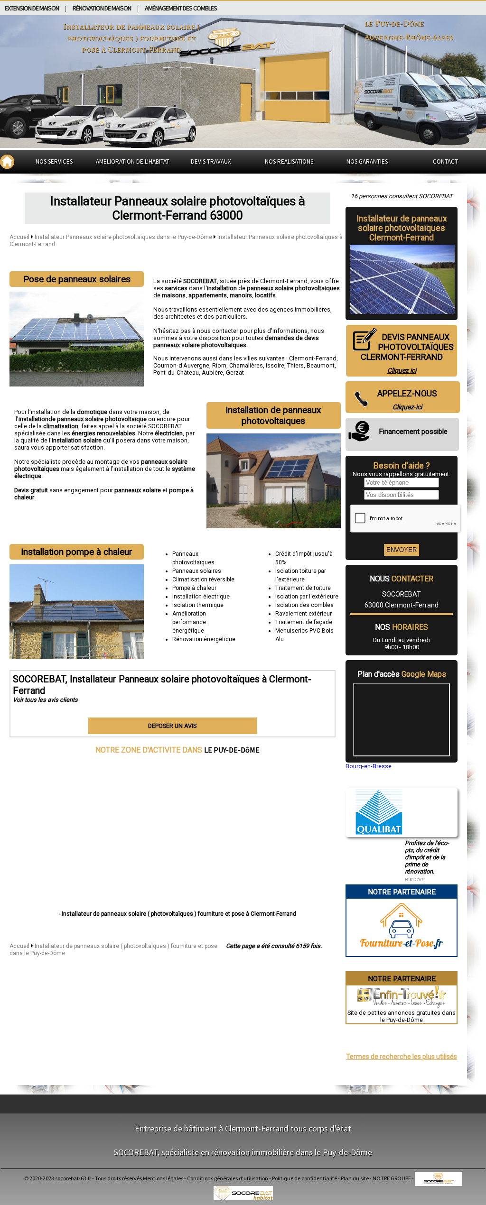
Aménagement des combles (181, 8)
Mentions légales (163, 1178)
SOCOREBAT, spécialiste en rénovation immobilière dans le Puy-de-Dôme (243, 1152)
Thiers (295, 365)
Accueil (19, 237)
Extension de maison (32, 8)
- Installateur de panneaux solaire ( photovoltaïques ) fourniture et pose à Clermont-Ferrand (177, 914)
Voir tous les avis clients (45, 699)
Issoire (275, 365)
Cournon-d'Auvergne (181, 365)
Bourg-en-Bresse (369, 766)
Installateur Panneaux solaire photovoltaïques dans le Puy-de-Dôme (124, 237)
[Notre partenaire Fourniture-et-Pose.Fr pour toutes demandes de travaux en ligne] (401, 952)
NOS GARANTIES (367, 161)
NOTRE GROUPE (392, 1178)
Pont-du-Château (176, 372)
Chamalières (246, 365)
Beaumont (321, 365)
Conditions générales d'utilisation (227, 1178)
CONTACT (445, 161)
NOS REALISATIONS (289, 161)
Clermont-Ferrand (312, 358)
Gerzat (235, 372)
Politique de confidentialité (304, 1178)
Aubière (212, 372)
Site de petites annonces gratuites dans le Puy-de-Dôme (401, 1016)
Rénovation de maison (102, 8)
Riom (219, 365)
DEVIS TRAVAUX (211, 161)
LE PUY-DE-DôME (232, 749)
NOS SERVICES (54, 161)
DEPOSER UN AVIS (172, 725)
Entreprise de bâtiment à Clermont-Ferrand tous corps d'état (243, 1128)
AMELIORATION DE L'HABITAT (132, 161)
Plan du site (355, 1178)
